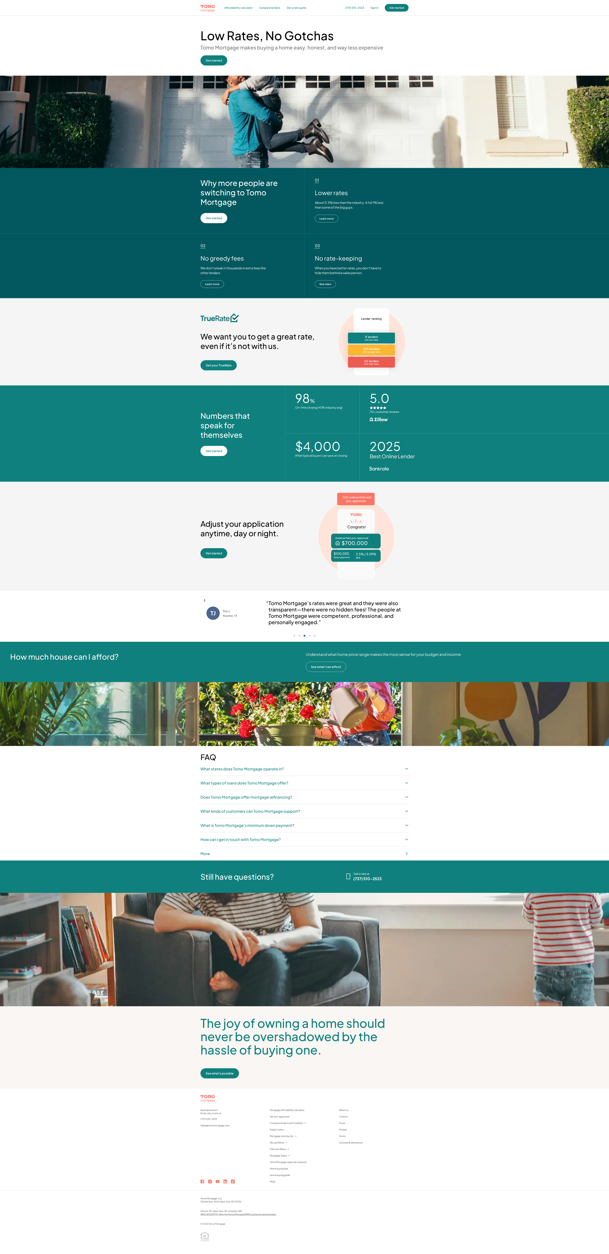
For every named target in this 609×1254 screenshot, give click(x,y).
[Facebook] (202, 1181)
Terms (342, 1136)
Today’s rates (277, 1129)
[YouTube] (217, 1181)
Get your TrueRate (219, 365)
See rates (325, 284)
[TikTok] (233, 1181)
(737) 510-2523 (208, 1118)
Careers (343, 1116)
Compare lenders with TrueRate (286, 1123)
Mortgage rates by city (282, 1136)
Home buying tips (279, 1168)
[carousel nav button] (294, 636)
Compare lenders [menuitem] (269, 7)
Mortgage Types (278, 1155)
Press (342, 1123)
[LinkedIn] (225, 1181)
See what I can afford (326, 667)
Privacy (343, 1129)
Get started (396, 7)
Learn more (326, 218)
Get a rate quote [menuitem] (296, 7)
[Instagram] (210, 1181)
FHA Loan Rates (278, 1149)
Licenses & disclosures (351, 1142)
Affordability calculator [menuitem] (238, 7)
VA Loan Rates (277, 1142)
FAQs (272, 1181)
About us (343, 1110)
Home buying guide (280, 1175)
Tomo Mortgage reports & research (288, 1162)
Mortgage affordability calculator (287, 1110)
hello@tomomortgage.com (215, 1125)
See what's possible (220, 1073)
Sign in (374, 7)
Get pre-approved (279, 1116)
